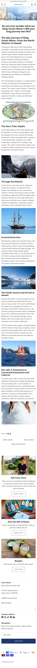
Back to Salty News (18, 444)
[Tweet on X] (6, 433)
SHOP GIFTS (18, 533)
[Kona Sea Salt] (18, 4)
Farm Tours (18, 494)
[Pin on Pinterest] (10, 433)
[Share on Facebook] (8, 433)
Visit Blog (18, 569)
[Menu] (2, 4)
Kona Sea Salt (9, 662)
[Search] (6, 4)
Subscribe (18, 641)
